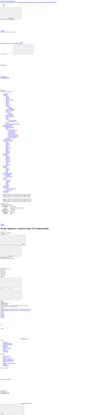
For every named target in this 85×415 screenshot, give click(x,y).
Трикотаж (5, 95)
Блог (34, 2)
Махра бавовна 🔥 (12, 130)
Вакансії (49, 2)
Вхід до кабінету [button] (7, 356)
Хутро (4, 179)
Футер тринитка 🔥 (12, 121)
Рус (4, 5)
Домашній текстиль (7, 126)
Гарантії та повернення (17, 2)
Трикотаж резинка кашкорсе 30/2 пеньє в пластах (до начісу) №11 (15, 310)
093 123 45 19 (4, 76)
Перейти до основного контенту (8, 1)
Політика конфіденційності (41, 2)
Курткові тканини (7, 174)
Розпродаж (5, 187)
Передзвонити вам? (5, 77)
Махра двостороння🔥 (13, 136)
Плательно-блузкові (7, 140)
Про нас (2, 2)
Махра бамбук (11, 133)
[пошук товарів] (23, 49)
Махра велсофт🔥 (12, 132)
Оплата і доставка (8, 2)
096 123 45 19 (4, 65)
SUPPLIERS (54, 2)
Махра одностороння (13, 134)
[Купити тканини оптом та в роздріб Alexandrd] (7, 327)
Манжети (10, 114)
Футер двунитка (12, 120)
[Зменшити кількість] (11, 283)
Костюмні (5, 155)
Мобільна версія (24, 338)
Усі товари (5, 192)
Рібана (9, 107)
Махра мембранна (12, 137)
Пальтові (5, 167)
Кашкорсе (10, 108)
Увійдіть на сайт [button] (4, 257)
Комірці (10, 113)
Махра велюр (11, 131)
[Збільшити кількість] (11, 294)
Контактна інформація (28, 2)
